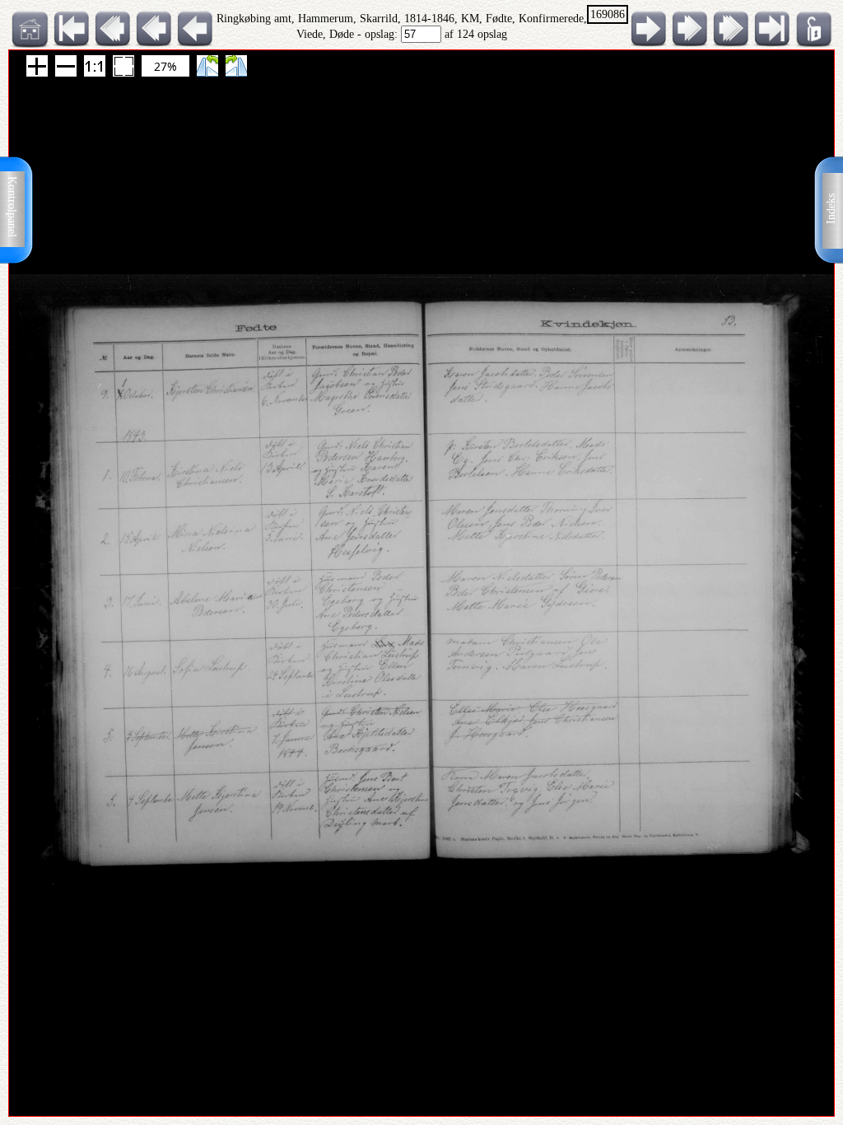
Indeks (831, 209)
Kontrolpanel (12, 206)
